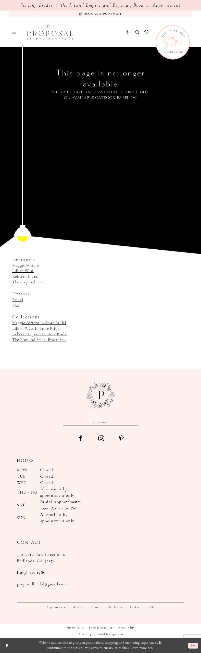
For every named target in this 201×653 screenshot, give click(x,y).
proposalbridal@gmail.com (42, 584)
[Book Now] (173, 42)
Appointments (55, 607)
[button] (14, 32)
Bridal (17, 300)
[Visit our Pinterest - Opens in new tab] (121, 438)
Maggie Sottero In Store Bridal (39, 323)
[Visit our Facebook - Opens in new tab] (80, 439)
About (96, 607)
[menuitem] (14, 32)
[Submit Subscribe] (134, 422)
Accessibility (126, 628)
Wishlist (78, 607)
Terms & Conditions (101, 628)
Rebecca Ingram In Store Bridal (39, 334)
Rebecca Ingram (26, 277)
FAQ (152, 607)
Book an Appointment (157, 5)
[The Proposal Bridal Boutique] (50, 32)
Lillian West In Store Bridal (36, 328)
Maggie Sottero (25, 265)
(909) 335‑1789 (31, 572)
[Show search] (137, 32)
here (150, 648)
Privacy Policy (75, 628)
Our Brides (115, 607)
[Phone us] (128, 32)
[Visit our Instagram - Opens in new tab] (101, 439)
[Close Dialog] (7, 645)
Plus (15, 305)
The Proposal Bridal (29, 282)
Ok (193, 645)
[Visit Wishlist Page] (146, 32)
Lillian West (23, 271)
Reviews (135, 607)
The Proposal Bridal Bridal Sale (39, 340)
